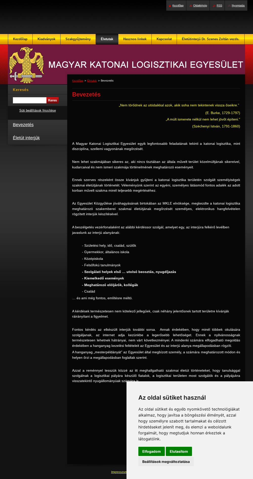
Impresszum (119, 472)
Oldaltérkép (200, 5)
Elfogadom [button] (151, 451)
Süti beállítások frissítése (37, 110)
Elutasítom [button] (179, 451)
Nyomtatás (238, 5)
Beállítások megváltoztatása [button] (166, 461)
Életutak (92, 80)
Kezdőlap (77, 80)
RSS (219, 5)
